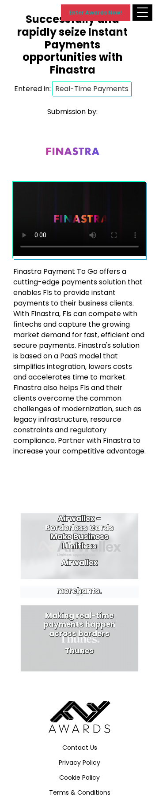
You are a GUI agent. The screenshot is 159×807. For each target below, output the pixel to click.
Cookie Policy (79, 777)
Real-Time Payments (92, 89)
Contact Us (79, 747)
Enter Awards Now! (95, 12)
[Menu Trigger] (142, 12)
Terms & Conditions (79, 792)
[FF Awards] (79, 717)
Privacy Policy (79, 762)
